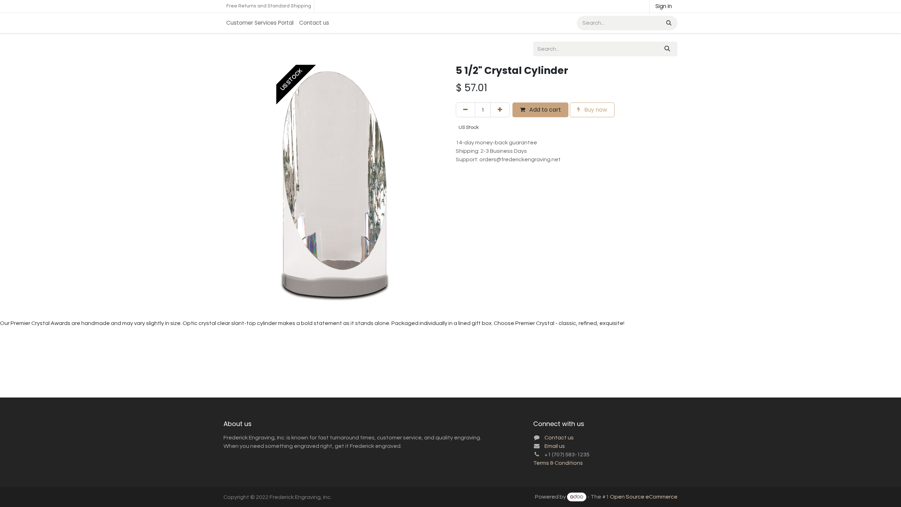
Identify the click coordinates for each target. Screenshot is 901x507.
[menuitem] (259, 23)
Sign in (663, 6)
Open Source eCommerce (644, 497)
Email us (554, 446)
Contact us (559, 437)
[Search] (668, 23)
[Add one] (500, 109)
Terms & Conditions (558, 463)
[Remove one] (465, 109)
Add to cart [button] (544, 110)
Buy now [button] (595, 110)
